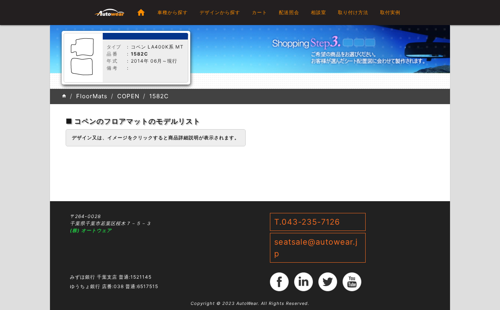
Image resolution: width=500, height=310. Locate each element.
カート (259, 12)
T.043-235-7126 (307, 222)
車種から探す (172, 12)
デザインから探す (220, 12)
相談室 (318, 12)
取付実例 (390, 12)
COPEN (128, 96)
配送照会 (289, 12)
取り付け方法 (353, 12)
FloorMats (91, 96)
